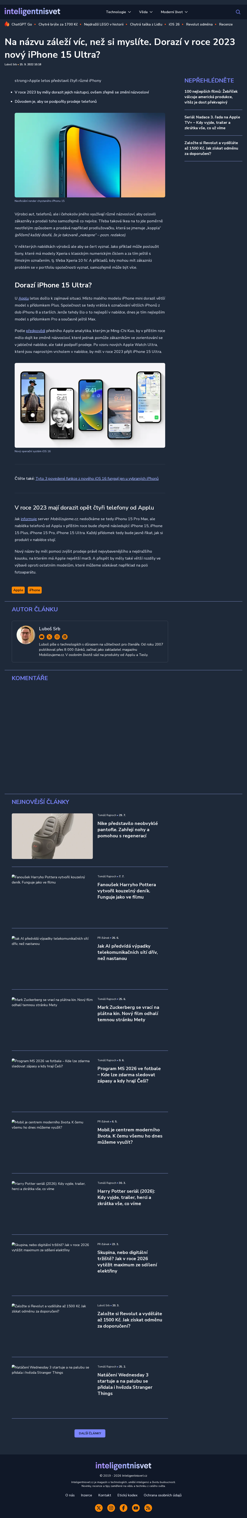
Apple (18, 590)
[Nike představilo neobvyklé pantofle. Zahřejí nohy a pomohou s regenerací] (52, 836)
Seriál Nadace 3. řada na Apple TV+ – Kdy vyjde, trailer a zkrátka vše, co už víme (212, 123)
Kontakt (104, 1495)
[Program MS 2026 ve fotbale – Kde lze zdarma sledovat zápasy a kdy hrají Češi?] (52, 1081)
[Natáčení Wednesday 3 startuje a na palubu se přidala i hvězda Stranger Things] (52, 1387)
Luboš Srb (11, 64)
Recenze (226, 24)
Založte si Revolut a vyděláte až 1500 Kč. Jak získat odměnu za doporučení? (211, 148)
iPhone (34, 590)
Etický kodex (127, 1495)
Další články (90, 1433)
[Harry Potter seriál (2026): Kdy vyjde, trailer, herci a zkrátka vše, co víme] (52, 1204)
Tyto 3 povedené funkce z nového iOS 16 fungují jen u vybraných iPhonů (97, 478)
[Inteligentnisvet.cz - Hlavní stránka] (32, 12)
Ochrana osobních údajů (163, 1495)
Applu (24, 298)
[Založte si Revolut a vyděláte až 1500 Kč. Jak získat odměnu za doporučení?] (52, 1326)
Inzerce (86, 1495)
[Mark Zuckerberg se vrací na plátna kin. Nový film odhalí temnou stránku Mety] (52, 1020)
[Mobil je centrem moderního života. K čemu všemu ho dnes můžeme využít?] (52, 1142)
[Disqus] (123, 738)
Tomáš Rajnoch (106, 815)
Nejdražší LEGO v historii (104, 24)
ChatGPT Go (22, 24)
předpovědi (35, 330)
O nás (70, 1495)
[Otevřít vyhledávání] (238, 11)
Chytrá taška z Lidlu (146, 24)
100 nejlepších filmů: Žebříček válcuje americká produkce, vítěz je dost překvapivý (211, 97)
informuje (29, 519)
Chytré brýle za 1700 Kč (58, 24)
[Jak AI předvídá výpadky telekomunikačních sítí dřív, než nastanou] (52, 959)
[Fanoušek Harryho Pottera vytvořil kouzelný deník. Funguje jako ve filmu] (52, 897)
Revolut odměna (199, 24)
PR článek (103, 938)
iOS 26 (174, 24)
